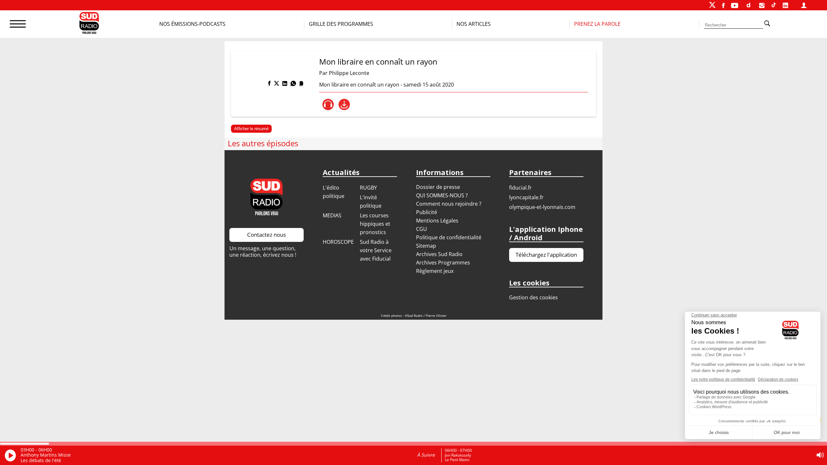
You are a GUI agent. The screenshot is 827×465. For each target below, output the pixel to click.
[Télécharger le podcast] (344, 104)
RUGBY (368, 187)
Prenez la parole (597, 23)
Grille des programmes (341, 23)
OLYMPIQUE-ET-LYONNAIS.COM (542, 207)
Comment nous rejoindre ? (449, 203)
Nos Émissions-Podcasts (192, 23)
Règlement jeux (435, 270)
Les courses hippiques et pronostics (375, 224)
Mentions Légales (437, 220)
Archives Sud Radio (439, 254)
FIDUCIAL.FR (520, 187)
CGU (421, 228)
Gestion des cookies (533, 297)
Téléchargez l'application (546, 254)
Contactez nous (266, 234)
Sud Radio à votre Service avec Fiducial (376, 250)
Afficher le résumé (251, 128)
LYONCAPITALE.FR (526, 197)
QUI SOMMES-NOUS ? (442, 195)
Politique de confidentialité (448, 237)
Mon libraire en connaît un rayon (378, 61)
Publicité (426, 212)
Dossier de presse (438, 187)
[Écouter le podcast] (328, 104)
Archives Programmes (443, 262)
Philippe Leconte (349, 73)
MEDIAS (332, 215)
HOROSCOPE (338, 241)
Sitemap (426, 245)
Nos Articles (473, 23)
